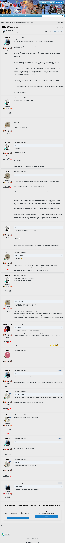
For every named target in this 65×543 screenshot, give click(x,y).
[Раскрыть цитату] (15, 145)
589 (8, 337)
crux (7, 120)
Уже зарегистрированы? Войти (46, 2)
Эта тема (58, 15)
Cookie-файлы (34, 538)
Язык (28, 538)
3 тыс (8, 111)
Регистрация (59, 2)
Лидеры (26, 15)
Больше (38, 15)
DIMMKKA (11, 30)
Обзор (14, 15)
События (32, 15)
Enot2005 (7, 350)
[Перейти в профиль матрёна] (7, 102)
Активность (20, 15)
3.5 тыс (8, 50)
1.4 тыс (7, 363)
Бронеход (4, 2)
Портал (3, 15)
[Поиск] (62, 16)
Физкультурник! (16, 32)
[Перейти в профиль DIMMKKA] (3, 31)
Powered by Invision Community (32, 539)
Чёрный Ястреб (7, 324)
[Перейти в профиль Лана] (7, 396)
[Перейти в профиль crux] (7, 124)
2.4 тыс (8, 133)
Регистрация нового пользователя (18, 517)
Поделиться (48, 31)
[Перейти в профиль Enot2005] (7, 355)
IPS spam (28, 542)
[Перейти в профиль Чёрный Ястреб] (7, 329)
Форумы (9, 15)
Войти (46, 516)
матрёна (7, 97)
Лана (7, 391)
